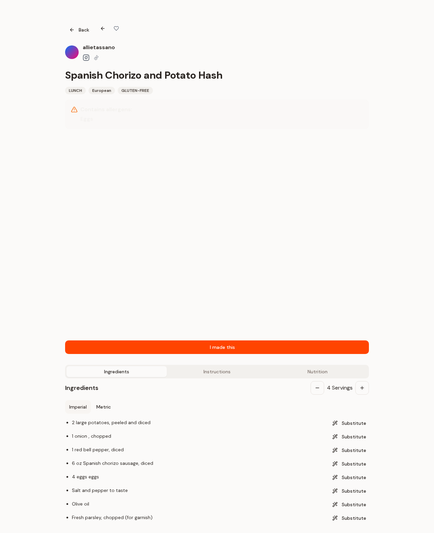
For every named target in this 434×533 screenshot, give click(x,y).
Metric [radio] (103, 407)
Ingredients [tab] (116, 372)
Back (84, 30)
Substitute (354, 423)
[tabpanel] (217, 451)
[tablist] (217, 371)
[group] (90, 407)
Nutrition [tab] (318, 372)
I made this (222, 347)
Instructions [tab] (217, 372)
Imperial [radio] (78, 407)
